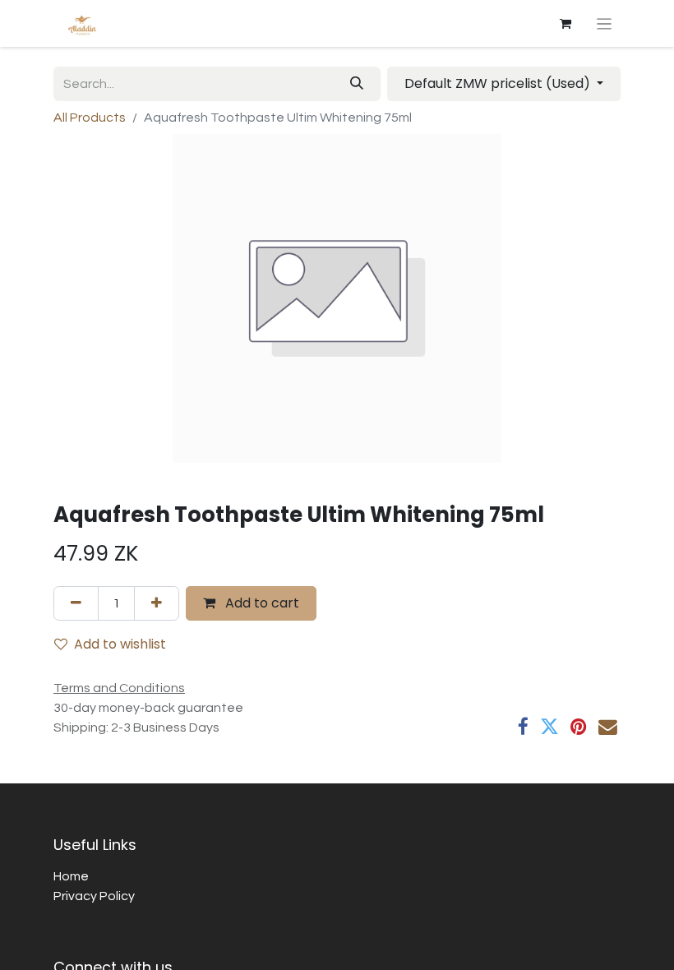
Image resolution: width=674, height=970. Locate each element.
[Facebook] (523, 727)
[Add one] (156, 603)
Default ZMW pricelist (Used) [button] (498, 83)
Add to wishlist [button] (120, 644)
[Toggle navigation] (604, 23)
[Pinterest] (578, 727)
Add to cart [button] (260, 603)
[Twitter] (549, 727)
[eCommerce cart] (565, 23)
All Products (89, 117)
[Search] (357, 84)
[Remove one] (76, 603)
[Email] (607, 727)
